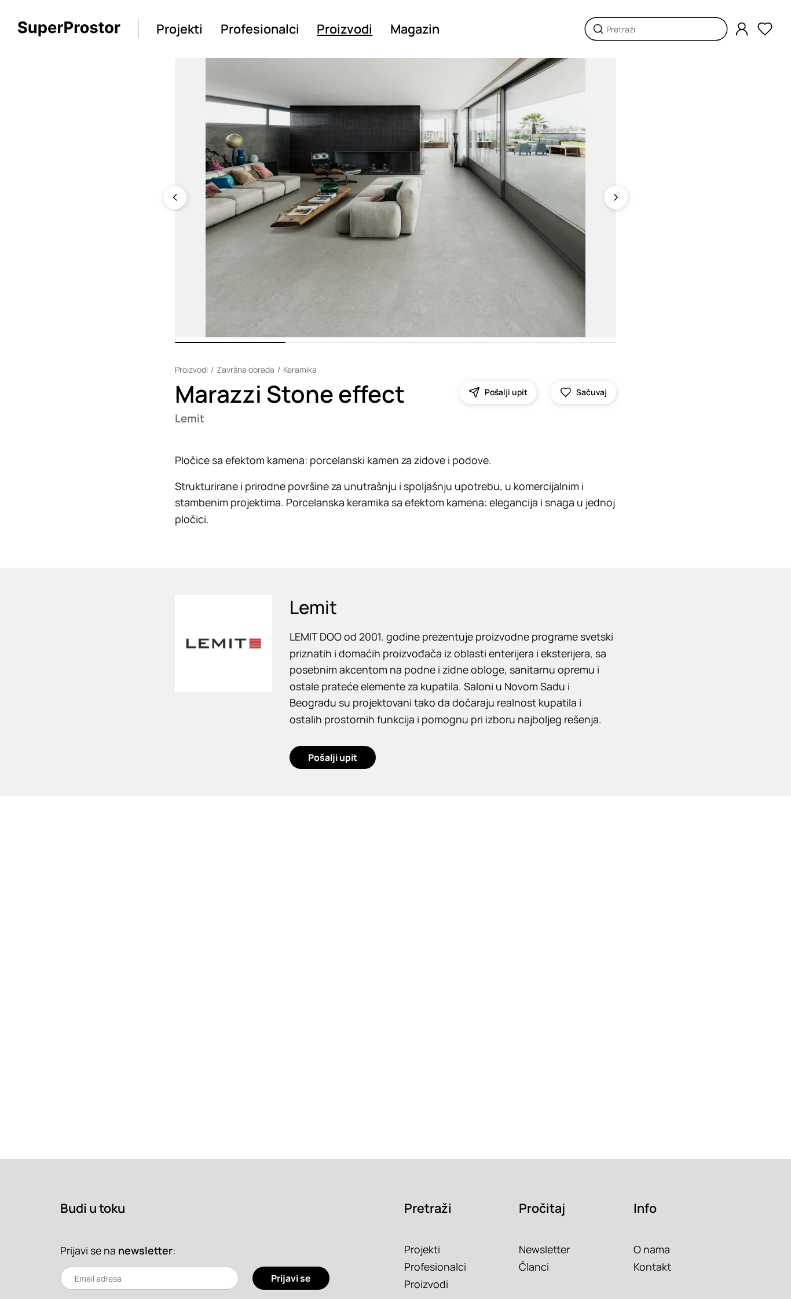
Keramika (300, 369)
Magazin (415, 28)
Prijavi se (291, 1278)
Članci (534, 1267)
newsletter (145, 1250)
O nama (651, 1249)
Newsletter (544, 1249)
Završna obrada (245, 369)
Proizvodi (344, 28)
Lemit (189, 418)
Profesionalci (260, 28)
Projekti (179, 28)
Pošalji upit (332, 757)
